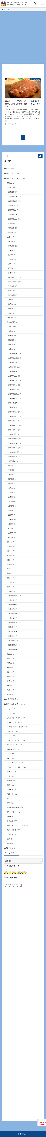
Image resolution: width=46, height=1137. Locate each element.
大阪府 (12, 326)
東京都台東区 (14, 609)
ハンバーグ (12, 753)
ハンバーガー (13, 749)
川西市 (11, 264)
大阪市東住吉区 (14, 394)
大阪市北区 (14, 367)
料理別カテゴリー (15, 704)
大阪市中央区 (14, 353)
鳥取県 (10, 690)
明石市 (11, 268)
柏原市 (11, 492)
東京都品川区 (14, 613)
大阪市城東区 (14, 371)
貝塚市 (11, 524)
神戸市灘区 (13, 291)
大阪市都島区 (14, 448)
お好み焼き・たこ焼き (16, 718)
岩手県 (10, 564)
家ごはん (11, 798)
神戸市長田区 (14, 295)
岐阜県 (10, 555)
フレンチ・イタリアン (16, 767)
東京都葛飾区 (14, 645)
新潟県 (10, 587)
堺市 (11, 344)
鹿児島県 (11, 694)
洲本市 (11, 273)
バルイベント (12, 173)
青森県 (10, 681)
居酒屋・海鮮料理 (15, 807)
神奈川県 (11, 667)
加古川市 (12, 246)
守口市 (11, 466)
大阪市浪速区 (14, 412)
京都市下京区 (14, 196)
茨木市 (11, 515)
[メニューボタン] (42, 3)
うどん (11, 709)
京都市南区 (13, 210)
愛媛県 (10, 578)
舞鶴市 (12, 232)
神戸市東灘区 (14, 286)
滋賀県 (10, 654)
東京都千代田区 (14, 605)
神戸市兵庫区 (14, 282)
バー (10, 758)
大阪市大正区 (14, 376)
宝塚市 (11, 255)
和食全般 (12, 794)
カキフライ (12, 731)
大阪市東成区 (14, 398)
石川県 (10, 663)
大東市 (11, 349)
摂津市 (11, 474)
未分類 (10, 848)
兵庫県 (11, 237)
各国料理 (12, 789)
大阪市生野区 (14, 425)
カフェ (11, 736)
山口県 (10, 551)
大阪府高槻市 (12, 699)
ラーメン (12, 771)
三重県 (10, 183)
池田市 (11, 497)
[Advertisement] (23, 36)
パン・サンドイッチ (15, 763)
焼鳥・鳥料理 (13, 830)
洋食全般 (12, 821)
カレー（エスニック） (16, 740)
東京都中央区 (14, 600)
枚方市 (11, 488)
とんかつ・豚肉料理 (15, 722)
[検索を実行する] (40, 156)
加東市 (11, 250)
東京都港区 (13, 640)
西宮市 (12, 304)
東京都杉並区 (14, 627)
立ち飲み (12, 834)
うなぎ (11, 713)
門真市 (11, 528)
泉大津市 (12, 506)
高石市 (11, 537)
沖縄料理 (11, 816)
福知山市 (12, 228)
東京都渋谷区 (14, 636)
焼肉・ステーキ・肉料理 (17, 825)
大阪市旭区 (13, 389)
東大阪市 (12, 479)
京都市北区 (13, 205)
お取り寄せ (11, 168)
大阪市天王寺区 (15, 380)
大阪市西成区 (14, 439)
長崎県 (10, 676)
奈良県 (10, 542)
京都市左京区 (14, 214)
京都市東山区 (14, 219)
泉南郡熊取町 (14, 501)
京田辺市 (12, 192)
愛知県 (10, 582)
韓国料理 (12, 843)
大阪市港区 (13, 421)
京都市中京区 (14, 201)
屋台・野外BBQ (13, 812)
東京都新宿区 (14, 623)
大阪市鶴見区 (14, 457)
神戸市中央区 (14, 277)
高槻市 (12, 533)
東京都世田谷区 (14, 596)
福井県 (10, 672)
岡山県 (10, 560)
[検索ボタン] (35, 3)
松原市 (11, 484)
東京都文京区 (14, 618)
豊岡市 (11, 308)
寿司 (10, 803)
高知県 (10, 685)
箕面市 (11, 510)
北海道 (10, 313)
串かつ (11, 780)
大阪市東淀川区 (14, 403)
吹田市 (12, 335)
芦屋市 (11, 300)
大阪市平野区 (14, 385)
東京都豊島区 (14, 649)
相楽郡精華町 (14, 223)
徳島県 (10, 573)
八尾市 (11, 331)
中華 (10, 776)
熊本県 (10, 658)
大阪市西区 (13, 434)
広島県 (10, 569)
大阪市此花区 (14, 407)
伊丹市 (11, 241)
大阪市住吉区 (14, 362)
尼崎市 (12, 259)
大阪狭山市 (13, 461)
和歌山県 (11, 318)
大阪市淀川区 (14, 416)
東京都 (11, 591)
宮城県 (10, 546)
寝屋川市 (12, 470)
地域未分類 (12, 322)
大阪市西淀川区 (14, 443)
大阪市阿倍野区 (15, 452)
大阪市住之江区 (14, 358)
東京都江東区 (14, 631)
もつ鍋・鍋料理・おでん (17, 727)
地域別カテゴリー (15, 178)
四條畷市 (12, 340)
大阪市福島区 (14, 430)
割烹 (10, 785)
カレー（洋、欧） (14, 745)
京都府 (11, 187)
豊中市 (12, 519)
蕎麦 (10, 839)
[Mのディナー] (3, 3)
